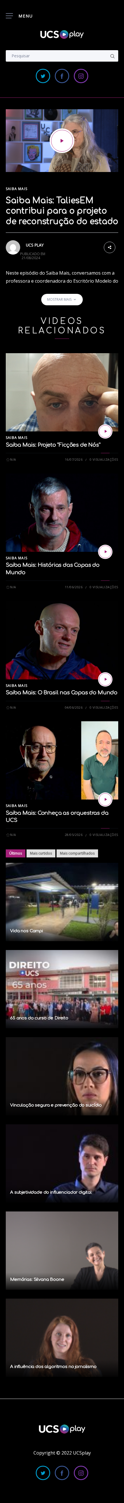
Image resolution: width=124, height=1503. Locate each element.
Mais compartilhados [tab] (77, 853)
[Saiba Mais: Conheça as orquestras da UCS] (105, 799)
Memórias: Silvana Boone (37, 1279)
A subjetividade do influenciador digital (51, 1192)
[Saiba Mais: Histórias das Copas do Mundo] (105, 552)
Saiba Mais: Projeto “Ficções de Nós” (53, 445)
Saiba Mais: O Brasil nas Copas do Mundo (61, 692)
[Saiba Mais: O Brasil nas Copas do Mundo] (105, 679)
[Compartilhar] (109, 247)
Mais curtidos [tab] (41, 853)
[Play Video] (62, 140)
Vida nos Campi (26, 931)
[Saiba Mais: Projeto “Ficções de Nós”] (105, 431)
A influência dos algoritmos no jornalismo (53, 1366)
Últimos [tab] (15, 853)
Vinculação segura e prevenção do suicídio (56, 1105)
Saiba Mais (16, 188)
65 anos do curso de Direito (39, 1018)
